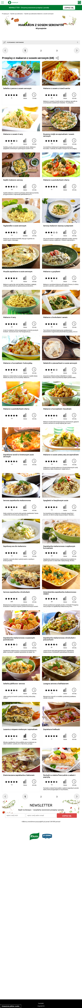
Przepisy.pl (5, 14)
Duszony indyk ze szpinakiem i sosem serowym (58, 135)
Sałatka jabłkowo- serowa (14, 684)
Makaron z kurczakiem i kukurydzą (17, 363)
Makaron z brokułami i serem (55, 317)
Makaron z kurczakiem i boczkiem (57, 409)
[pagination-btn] (77, 50)
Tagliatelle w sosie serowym (14, 226)
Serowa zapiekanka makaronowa (17, 500)
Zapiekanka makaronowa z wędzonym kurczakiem (59, 547)
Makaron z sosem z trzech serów (56, 88)
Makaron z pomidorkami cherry (56, 180)
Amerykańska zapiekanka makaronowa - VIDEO (60, 593)
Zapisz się (66, 816)
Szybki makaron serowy (13, 180)
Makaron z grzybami (51, 271)
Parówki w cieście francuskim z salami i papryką (59, 776)
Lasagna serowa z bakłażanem (56, 684)
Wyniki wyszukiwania (16, 14)
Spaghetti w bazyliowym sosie (55, 500)
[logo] (13, 2)
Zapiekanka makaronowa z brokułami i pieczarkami (59, 639)
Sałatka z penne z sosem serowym (17, 88)
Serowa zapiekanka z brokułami (16, 592)
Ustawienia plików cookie (10, 1006)
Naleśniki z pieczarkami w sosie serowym (60, 363)
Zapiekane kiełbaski (51, 729)
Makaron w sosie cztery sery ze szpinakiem (61, 455)
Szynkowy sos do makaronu (14, 546)
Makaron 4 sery (9, 317)
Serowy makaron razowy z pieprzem (58, 226)
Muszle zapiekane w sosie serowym (17, 271)
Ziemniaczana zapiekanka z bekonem (18, 775)
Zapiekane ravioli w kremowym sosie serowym (18, 455)
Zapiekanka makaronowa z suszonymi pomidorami (19, 639)
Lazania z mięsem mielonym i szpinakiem (20, 729)
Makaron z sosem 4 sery (13, 134)
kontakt (41, 1003)
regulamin (41, 1006)
